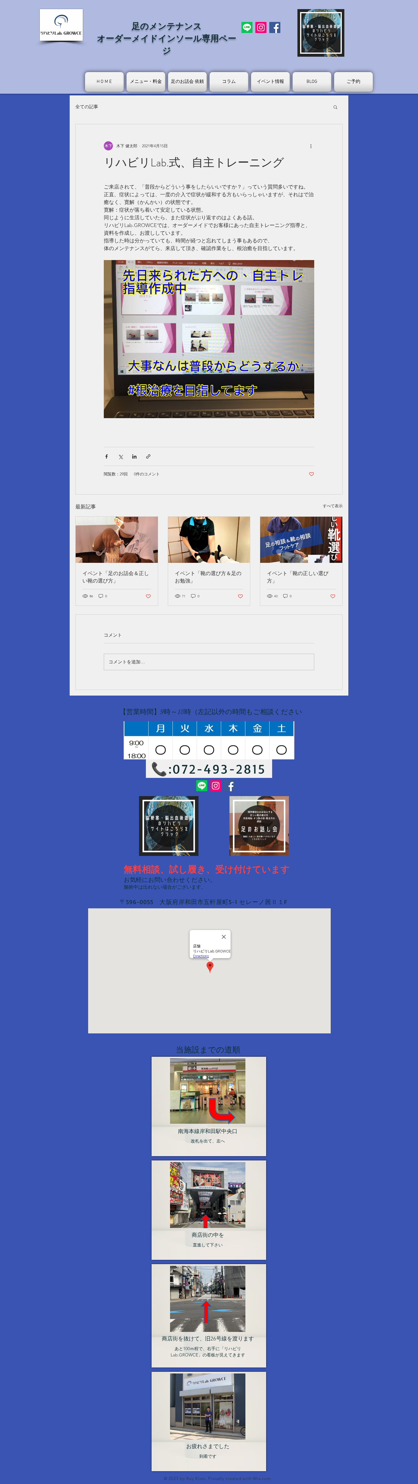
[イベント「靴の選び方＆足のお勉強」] (209, 540)
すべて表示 (333, 505)
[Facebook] (274, 27)
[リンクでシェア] (148, 456)
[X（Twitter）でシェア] (120, 456)
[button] (335, 107)
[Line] (247, 27)
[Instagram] (260, 27)
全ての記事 (86, 106)
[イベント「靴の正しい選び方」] (301, 540)
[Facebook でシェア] (106, 456)
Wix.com (262, 1478)
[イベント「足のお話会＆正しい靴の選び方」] (117, 540)
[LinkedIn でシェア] (134, 456)
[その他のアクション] (310, 145)
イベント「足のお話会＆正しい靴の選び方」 (115, 577)
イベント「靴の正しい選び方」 (297, 577)
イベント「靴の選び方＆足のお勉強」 (208, 577)
